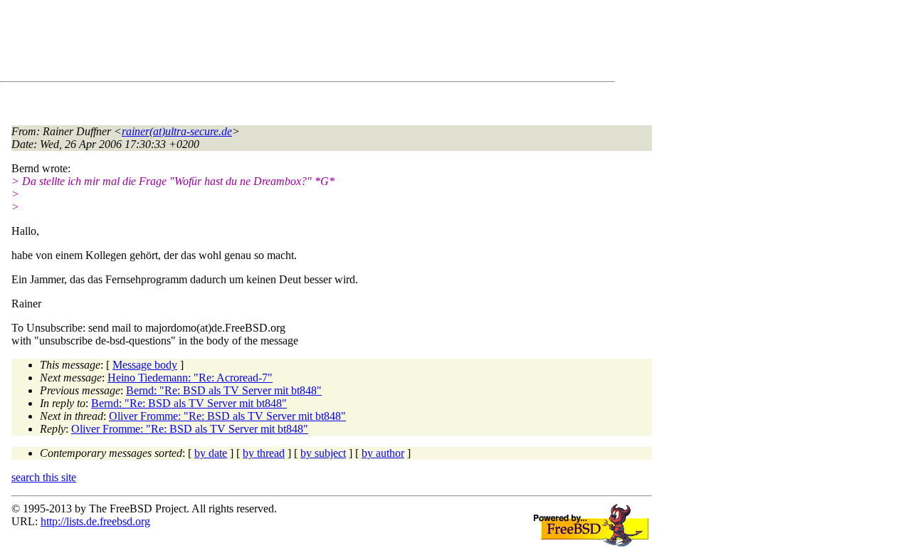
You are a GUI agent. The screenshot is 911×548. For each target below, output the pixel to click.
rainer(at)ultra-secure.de (177, 131)
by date (210, 453)
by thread (264, 453)
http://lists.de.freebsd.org (95, 521)
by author (383, 453)
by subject (323, 453)
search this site (43, 477)
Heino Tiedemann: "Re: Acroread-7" (190, 378)
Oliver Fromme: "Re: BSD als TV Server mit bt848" (227, 416)
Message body (144, 365)
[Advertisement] (270, 43)
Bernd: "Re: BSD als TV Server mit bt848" (224, 390)
